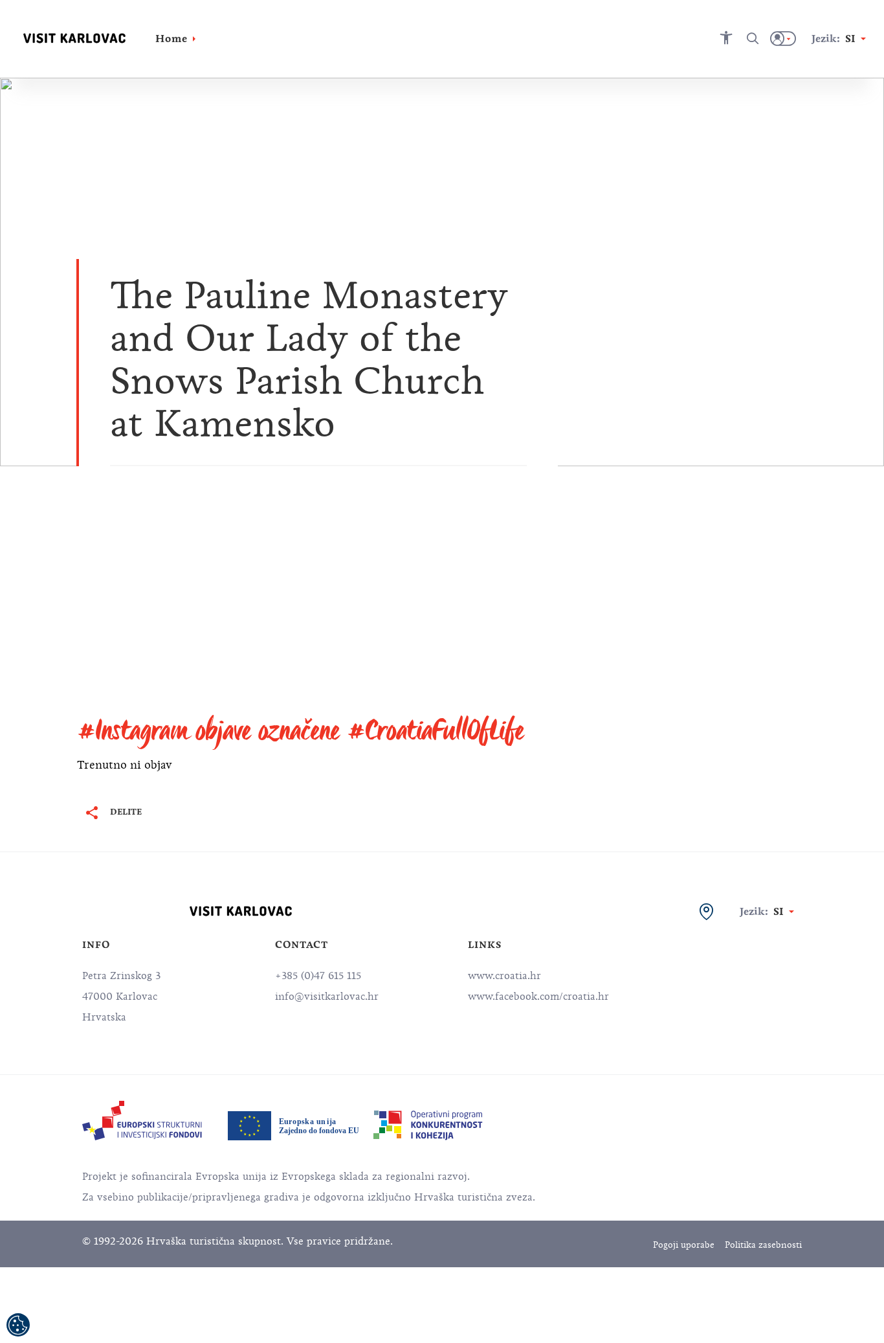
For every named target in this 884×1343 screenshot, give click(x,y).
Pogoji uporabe (683, 1244)
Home (171, 38)
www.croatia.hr (504, 975)
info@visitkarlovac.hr (327, 996)
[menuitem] (142, 1120)
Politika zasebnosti (763, 1244)
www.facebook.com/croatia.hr (538, 996)
